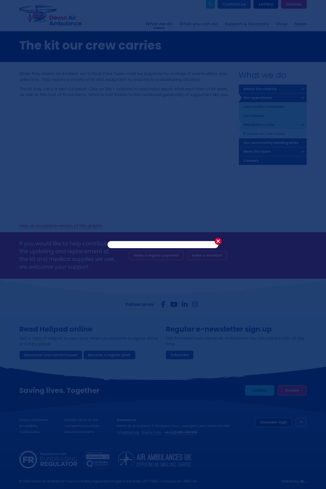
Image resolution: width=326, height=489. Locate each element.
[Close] (218, 241)
